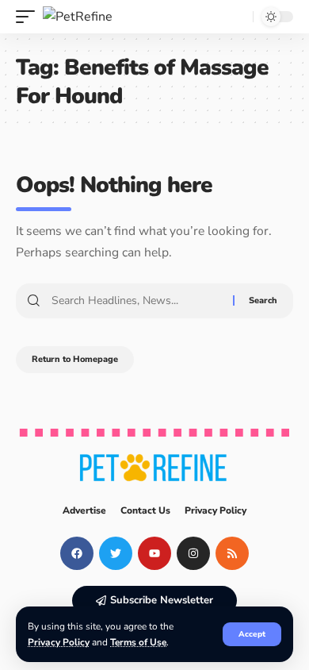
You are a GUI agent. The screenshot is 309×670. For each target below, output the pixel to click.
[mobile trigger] (29, 17)
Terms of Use (138, 642)
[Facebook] (76, 553)
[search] (237, 17)
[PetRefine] (78, 17)
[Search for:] (136, 300)
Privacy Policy (59, 642)
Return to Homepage (75, 359)
